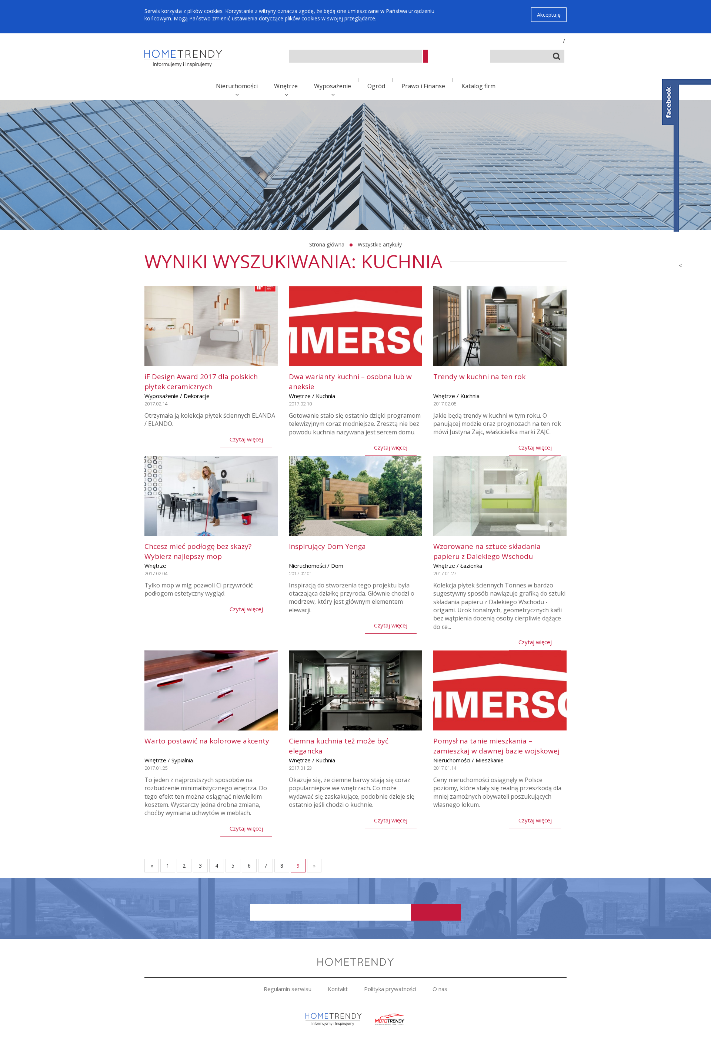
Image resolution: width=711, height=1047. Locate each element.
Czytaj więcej (246, 439)
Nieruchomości (237, 86)
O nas (440, 989)
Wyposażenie (332, 86)
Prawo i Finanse (423, 86)
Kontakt (338, 989)
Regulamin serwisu (287, 989)
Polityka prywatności (390, 989)
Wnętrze (286, 86)
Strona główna (326, 244)
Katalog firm (478, 86)
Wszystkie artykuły (380, 244)
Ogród (376, 86)
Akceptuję (549, 14)
